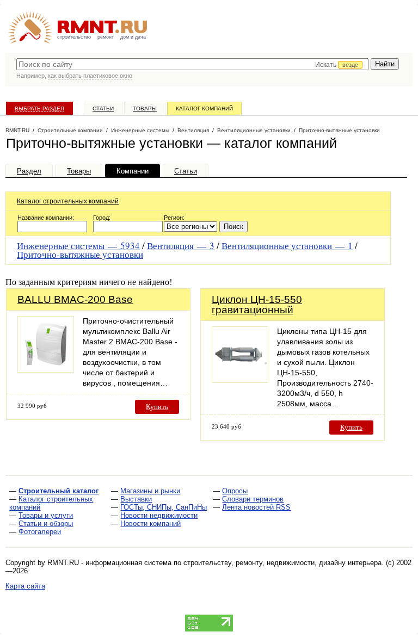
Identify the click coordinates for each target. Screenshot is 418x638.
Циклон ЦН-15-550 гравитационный (257, 304)
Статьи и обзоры (46, 523)
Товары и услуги (46, 515)
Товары (145, 109)
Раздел (29, 171)
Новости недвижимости (159, 515)
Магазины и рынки (150, 491)
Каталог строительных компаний (68, 201)
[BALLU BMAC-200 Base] (45, 370)
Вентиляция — (180, 245)
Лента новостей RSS (256, 507)
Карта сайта (25, 586)
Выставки (136, 499)
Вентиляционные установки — (287, 245)
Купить (157, 406)
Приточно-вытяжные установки (80, 254)
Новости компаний (150, 523)
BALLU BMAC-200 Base (75, 299)
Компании (132, 171)
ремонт (105, 37)
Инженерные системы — (78, 245)
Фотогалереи (40, 532)
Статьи (103, 109)
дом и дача (133, 37)
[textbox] (192, 64)
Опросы (235, 491)
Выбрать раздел (39, 109)
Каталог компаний (204, 109)
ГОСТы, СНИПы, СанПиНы (163, 507)
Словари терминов (253, 499)
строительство (74, 37)
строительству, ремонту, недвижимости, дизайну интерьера (282, 563)
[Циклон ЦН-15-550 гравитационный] (240, 380)
